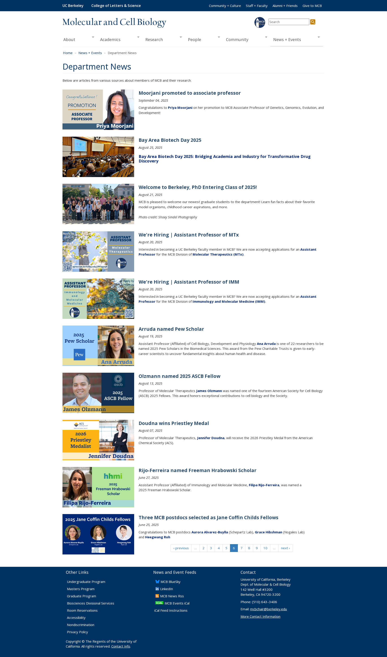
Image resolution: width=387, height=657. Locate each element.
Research (152, 39)
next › (285, 548)
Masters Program (81, 589)
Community (236, 39)
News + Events (285, 39)
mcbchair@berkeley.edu (268, 609)
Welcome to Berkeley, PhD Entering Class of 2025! (198, 187)
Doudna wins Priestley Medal (174, 423)
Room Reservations (82, 610)
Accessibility (76, 617)
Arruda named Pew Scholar (171, 329)
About (68, 39)
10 (265, 548)
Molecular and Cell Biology (114, 22)
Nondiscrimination (80, 624)
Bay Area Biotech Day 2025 (170, 140)
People (193, 39)
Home (68, 52)
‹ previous (181, 548)
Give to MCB (312, 5)
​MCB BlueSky (171, 581)
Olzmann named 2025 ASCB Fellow (179, 376)
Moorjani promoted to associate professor (190, 93)
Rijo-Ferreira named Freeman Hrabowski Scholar (197, 470)
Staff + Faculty (257, 5)
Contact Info (120, 646)
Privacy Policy (77, 632)
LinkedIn (166, 589)
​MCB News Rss (172, 596)
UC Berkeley (73, 5)
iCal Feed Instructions (170, 610)
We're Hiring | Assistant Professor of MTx (189, 235)
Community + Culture (225, 5)
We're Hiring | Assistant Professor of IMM (189, 282)
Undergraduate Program (86, 581)
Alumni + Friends (285, 5)
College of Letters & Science (116, 5)
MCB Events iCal (177, 603)
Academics (109, 39)
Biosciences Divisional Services (90, 603)
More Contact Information (260, 616)
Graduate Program (81, 596)
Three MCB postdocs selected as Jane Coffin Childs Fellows (208, 517)
